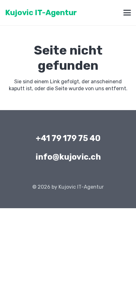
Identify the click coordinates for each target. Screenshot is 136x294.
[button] (127, 12)
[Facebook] (53, 174)
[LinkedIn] (68, 174)
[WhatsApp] (82, 174)
